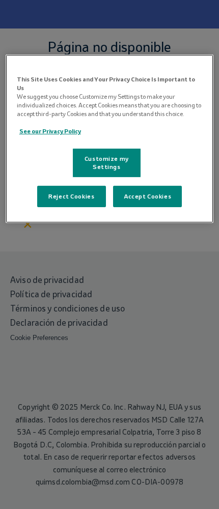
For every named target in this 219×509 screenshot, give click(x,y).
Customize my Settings (107, 163)
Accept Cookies (147, 196)
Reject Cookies (71, 196)
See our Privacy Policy (50, 131)
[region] (110, 138)
